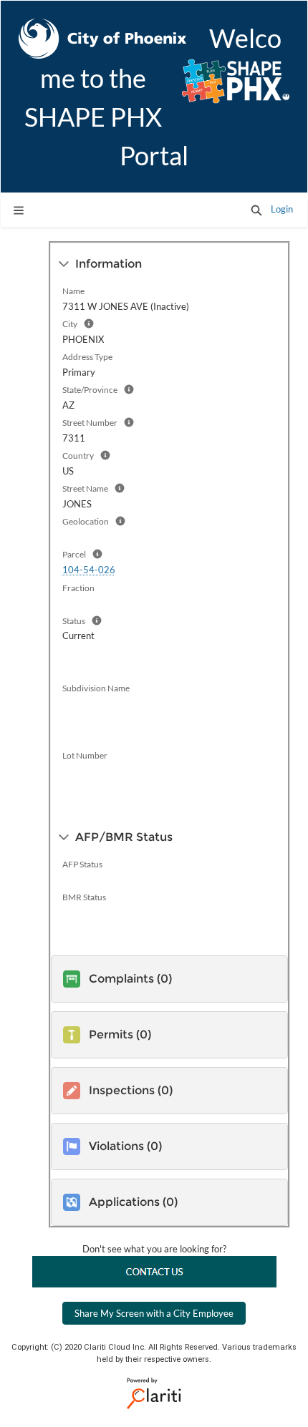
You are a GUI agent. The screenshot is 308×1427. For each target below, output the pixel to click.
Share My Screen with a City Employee (154, 1313)
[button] (256, 210)
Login (282, 209)
